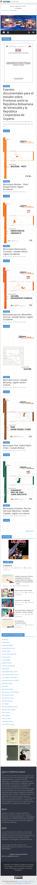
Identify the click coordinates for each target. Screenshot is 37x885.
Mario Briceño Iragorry (9, 710)
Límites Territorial (12, 124)
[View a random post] (33, 32)
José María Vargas (7, 683)
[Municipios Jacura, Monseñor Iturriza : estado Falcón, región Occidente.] (18, 269)
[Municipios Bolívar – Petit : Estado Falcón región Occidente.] (18, 139)
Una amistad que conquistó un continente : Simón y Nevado (24, 611)
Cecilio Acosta (6, 657)
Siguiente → (30, 531)
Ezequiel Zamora (7, 663)
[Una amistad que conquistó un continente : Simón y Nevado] (8, 609)
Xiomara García (19, 121)
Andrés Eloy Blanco (7, 645)
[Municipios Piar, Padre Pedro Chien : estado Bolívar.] (18, 399)
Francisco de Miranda (8, 666)
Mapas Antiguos (22, 124)
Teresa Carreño (6, 718)
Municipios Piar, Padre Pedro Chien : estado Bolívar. (17, 446)
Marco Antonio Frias (20, 192)
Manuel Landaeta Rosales (10, 707)
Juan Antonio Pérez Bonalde (10, 692)
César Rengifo (6, 660)
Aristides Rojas (6, 651)
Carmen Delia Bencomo (9, 654)
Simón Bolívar (6, 715)
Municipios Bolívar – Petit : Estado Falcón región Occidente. (16, 187)
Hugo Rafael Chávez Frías (9, 672)
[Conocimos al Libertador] (8, 599)
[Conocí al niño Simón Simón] (8, 590)
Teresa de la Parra (7, 721)
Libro (5, 562)
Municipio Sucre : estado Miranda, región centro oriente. (15, 382)
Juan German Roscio (8, 698)
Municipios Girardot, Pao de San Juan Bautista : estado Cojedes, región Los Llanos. (16, 511)
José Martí (5, 686)
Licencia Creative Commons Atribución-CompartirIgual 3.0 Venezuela (20, 882)
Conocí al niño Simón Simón (23, 590)
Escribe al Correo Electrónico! (18, 854)
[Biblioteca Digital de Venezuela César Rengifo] (18, 16)
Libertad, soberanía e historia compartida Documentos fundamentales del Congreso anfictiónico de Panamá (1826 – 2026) (24, 580)
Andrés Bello (5, 642)
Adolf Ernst (5, 639)
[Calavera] (18, 541)
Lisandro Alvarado (7, 701)
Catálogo (6, 86)
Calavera (7, 565)
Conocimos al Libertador (9, 10)
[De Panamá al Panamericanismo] (8, 620)
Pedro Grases (6, 712)
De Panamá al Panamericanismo (20, 622)
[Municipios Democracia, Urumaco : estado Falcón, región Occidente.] (18, 204)
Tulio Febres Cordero (8, 724)
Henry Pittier (5, 669)
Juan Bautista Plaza (7, 695)
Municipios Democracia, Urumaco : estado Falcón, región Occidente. (15, 251)
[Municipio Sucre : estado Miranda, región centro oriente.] (18, 334)
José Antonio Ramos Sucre (10, 674)
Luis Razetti (5, 704)
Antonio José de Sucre (8, 648)
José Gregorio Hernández (9, 677)
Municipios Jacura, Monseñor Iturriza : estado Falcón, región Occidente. (18, 317)
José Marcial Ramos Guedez (10, 680)
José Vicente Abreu (7, 689)
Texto (10, 562)
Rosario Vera (19, 568)
